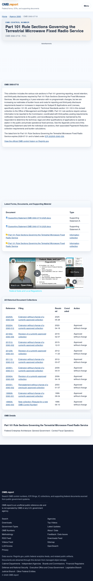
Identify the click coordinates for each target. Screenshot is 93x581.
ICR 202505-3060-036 (54, 134)
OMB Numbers (8, 528)
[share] (60, 258)
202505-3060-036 (10, 316)
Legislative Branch (73, 565)
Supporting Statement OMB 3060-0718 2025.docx (29, 215)
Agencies (51, 516)
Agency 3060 (15, 16)
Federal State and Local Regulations (35, 259)
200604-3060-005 (10, 375)
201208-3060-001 (10, 350)
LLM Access (7, 543)
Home (4, 16)
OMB (10, 4)
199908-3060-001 (10, 392)
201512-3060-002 (10, 341)
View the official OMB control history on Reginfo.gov (26, 139)
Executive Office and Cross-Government (47, 565)
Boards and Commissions (54, 561)
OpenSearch (52, 543)
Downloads (7, 520)
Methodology (7, 532)
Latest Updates (53, 524)
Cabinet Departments (11, 561)
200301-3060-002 (10, 384)
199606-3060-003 (10, 401)
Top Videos (52, 520)
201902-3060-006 (10, 333)
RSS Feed (6, 536)
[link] (13, 259)
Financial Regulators (75, 561)
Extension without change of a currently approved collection (31, 316)
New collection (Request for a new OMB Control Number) (33, 401)
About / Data (52, 528)
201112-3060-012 (10, 358)
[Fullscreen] (81, 263)
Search (5, 516)
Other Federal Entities (26, 569)
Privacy (5, 547)
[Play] (67, 263)
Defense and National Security (15, 565)
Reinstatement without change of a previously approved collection (33, 384)
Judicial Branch (8, 569)
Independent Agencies (31, 561)
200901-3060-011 (10, 367)
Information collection (74, 234)
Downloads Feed (54, 536)
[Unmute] (70, 263)
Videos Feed (7, 540)
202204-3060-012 (10, 325)
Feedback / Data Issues (57, 532)
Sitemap (51, 540)
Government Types (10, 524)
